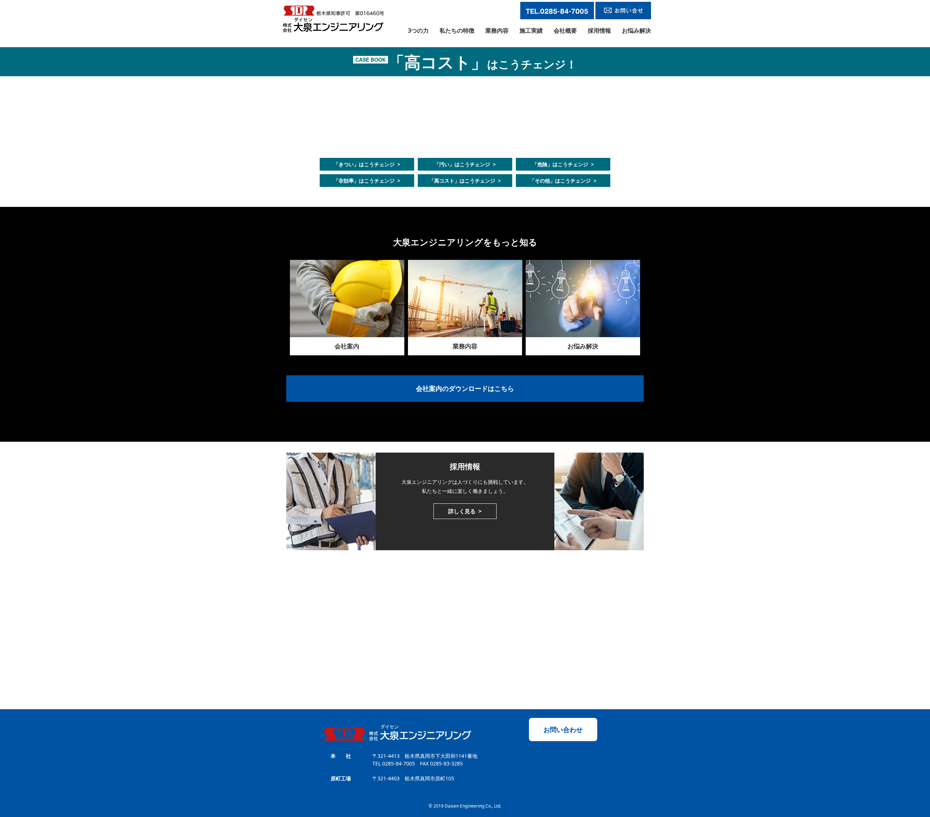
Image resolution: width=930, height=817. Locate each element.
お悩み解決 (636, 30)
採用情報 (599, 30)
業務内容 (497, 30)
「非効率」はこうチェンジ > (366, 180)
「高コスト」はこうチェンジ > (465, 180)
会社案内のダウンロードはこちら (465, 388)
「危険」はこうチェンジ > (563, 164)
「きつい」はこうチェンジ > (366, 164)
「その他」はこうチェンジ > (563, 180)
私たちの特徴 (457, 30)
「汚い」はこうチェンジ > (465, 164)
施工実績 (531, 30)
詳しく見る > (465, 511)
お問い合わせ (563, 729)
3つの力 (418, 30)
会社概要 (565, 30)
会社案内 (347, 346)
